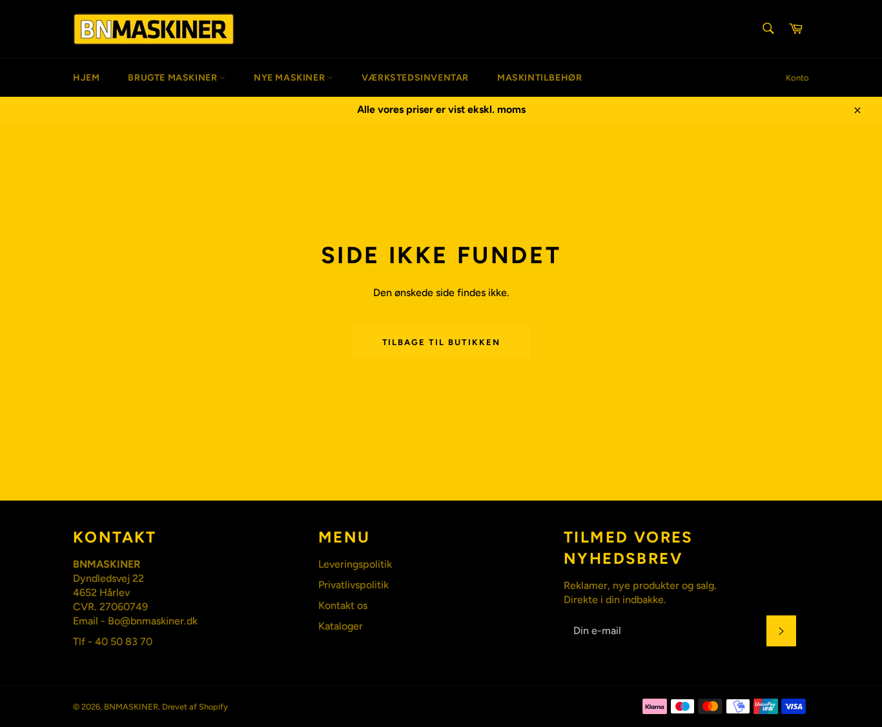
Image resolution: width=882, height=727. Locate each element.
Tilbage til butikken (441, 342)
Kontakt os (342, 605)
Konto (797, 78)
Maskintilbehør (539, 77)
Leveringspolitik (355, 564)
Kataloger (340, 626)
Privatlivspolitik (353, 585)
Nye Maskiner (290, 77)
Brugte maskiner (174, 77)
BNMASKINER (131, 707)
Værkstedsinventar (415, 77)
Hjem (86, 77)
